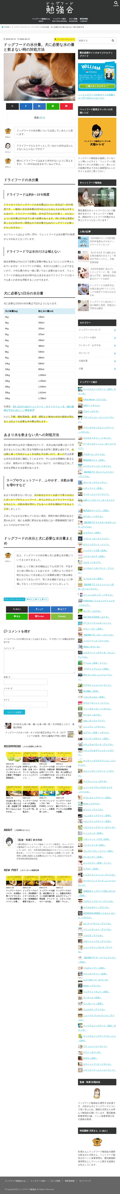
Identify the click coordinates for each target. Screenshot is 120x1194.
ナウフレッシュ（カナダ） (95, 781)
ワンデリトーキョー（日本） (96, 992)
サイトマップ (85, 1181)
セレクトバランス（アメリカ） (97, 923)
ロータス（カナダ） (92, 715)
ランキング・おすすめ (90, 345)
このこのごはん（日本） (94, 697)
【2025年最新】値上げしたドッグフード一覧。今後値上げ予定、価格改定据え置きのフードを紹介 (103, 274)
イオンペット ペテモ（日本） (96, 839)
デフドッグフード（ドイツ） (96, 544)
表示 (42, 117)
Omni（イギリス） (91, 803)
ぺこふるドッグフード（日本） (97, 815)
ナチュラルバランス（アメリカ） (98, 744)
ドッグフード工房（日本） (95, 550)
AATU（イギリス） (92, 405)
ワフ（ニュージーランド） (95, 1046)
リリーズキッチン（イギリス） (97, 709)
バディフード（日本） (93, 488)
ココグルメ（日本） (92, 532)
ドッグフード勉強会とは (41, 20)
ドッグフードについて (15, 599)
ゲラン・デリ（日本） (93, 629)
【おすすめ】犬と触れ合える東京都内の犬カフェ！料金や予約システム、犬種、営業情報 (103, 257)
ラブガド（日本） (91, 869)
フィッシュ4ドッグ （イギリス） (98, 595)
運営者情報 (84, 20)
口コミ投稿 (73, 20)
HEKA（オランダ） (92, 647)
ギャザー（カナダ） (92, 611)
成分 (30, 599)
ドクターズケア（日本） (94, 556)
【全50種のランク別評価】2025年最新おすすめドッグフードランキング (103, 241)
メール (8, 688)
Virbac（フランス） (92, 986)
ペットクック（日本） (93, 833)
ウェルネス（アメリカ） (94, 1009)
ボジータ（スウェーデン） (95, 482)
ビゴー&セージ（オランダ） (96, 980)
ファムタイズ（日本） (93, 578)
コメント (9, 648)
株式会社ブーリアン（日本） (96, 510)
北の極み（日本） (91, 691)
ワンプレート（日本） (93, 1003)
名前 (7, 677)
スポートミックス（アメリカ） (97, 941)
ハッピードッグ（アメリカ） (96, 641)
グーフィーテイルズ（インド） (97, 623)
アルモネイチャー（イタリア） (97, 438)
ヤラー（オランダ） (92, 1052)
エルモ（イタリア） (92, 562)
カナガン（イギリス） (93, 516)
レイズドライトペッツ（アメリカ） (99, 875)
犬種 (81, 368)
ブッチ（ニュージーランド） (96, 494)
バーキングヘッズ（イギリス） (97, 466)
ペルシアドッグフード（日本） (97, 821)
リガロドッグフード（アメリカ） (98, 901)
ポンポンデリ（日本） (93, 857)
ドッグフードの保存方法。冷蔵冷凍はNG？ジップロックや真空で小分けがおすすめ (103, 290)
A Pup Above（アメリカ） (95, 399)
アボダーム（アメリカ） (94, 454)
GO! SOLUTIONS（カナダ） (96, 617)
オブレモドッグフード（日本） (97, 797)
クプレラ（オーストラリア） (96, 538)
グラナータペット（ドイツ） (96, 703)
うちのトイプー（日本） (94, 968)
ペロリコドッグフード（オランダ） (99, 827)
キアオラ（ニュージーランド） (97, 685)
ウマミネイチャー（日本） (95, 974)
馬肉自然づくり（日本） (94, 460)
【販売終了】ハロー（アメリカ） (98, 635)
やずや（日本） (90, 1058)
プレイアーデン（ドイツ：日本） (98, 851)
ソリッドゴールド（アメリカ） (97, 929)
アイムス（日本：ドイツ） (95, 663)
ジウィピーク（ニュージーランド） (99, 1070)
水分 (45, 599)
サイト (7, 700)
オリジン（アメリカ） (93, 809)
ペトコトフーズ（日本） (94, 845)
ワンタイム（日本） (92, 997)
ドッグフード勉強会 (27, 1189)
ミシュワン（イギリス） (94, 727)
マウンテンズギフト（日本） (96, 738)
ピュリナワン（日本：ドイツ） (97, 863)
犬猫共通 (83, 361)
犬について (84, 353)
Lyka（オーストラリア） (94, 721)
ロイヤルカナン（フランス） (96, 907)
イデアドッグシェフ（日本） (96, 669)
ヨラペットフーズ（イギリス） (97, 1064)
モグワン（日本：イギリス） (96, 732)
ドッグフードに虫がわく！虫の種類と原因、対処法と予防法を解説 (103, 305)
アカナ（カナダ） (91, 411)
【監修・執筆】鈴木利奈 (29, 839)
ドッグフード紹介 (59, 20)
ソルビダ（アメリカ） (93, 935)
